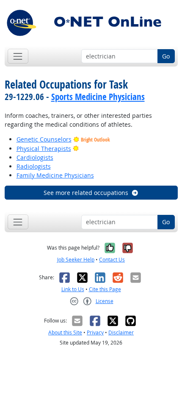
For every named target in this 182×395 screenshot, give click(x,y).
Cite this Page (105, 289)
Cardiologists (35, 157)
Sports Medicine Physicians (98, 97)
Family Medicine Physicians (55, 175)
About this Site (65, 332)
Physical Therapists (44, 149)
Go (166, 56)
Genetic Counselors (44, 139)
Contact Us (112, 259)
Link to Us (72, 289)
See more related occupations (86, 193)
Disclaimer (121, 332)
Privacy (95, 332)
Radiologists (34, 166)
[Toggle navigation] (18, 56)
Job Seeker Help (75, 259)
